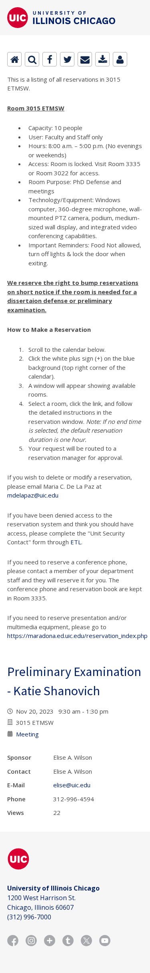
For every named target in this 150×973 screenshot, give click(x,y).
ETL (75, 542)
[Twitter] (67, 59)
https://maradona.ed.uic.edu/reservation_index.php (77, 636)
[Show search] (32, 59)
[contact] (120, 59)
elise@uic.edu (71, 785)
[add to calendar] (102, 59)
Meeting (27, 734)
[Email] (85, 59)
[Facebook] (49, 59)
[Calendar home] (14, 59)
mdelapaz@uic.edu (32, 495)
